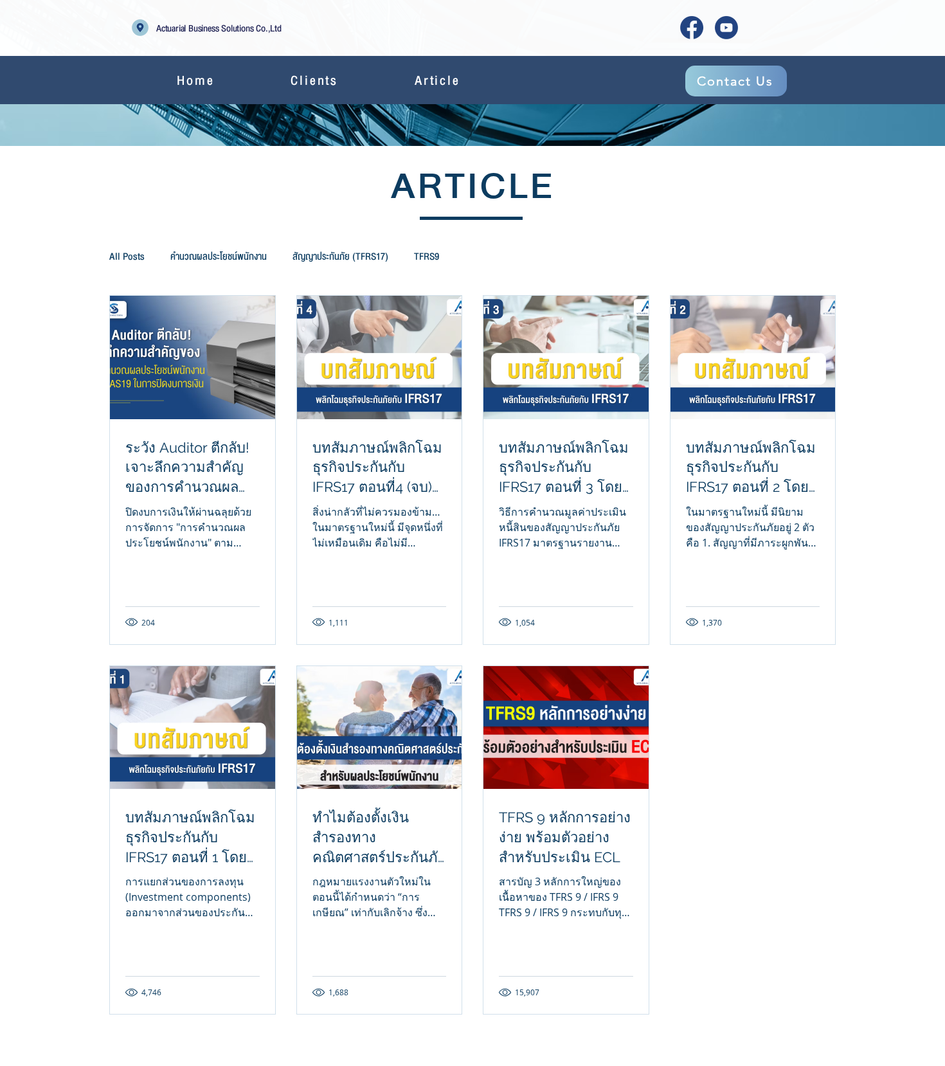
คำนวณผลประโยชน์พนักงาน (218, 256)
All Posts (127, 256)
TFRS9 (426, 256)
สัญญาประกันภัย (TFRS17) (340, 256)
